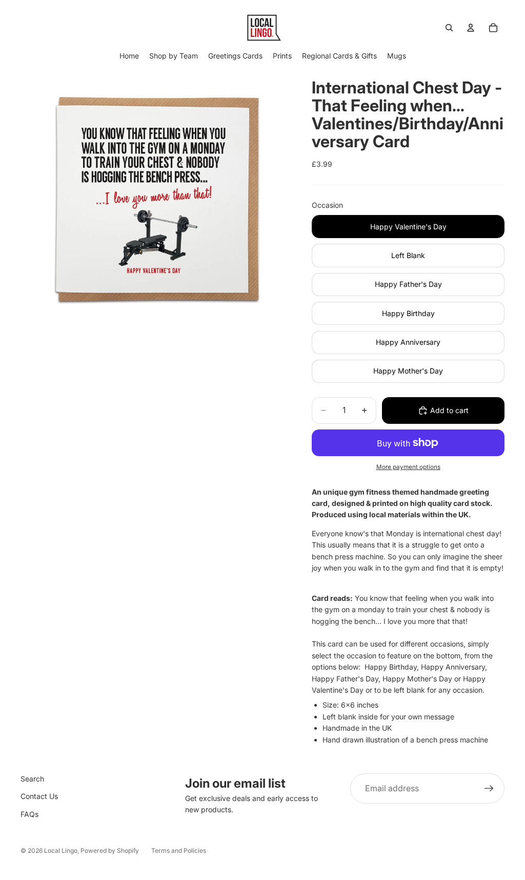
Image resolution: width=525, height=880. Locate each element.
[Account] (470, 27)
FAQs (29, 814)
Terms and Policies (178, 850)
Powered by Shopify (109, 850)
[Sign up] (489, 788)
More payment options (408, 467)
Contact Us (39, 796)
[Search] (449, 27)
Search (32, 778)
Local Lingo (60, 850)
